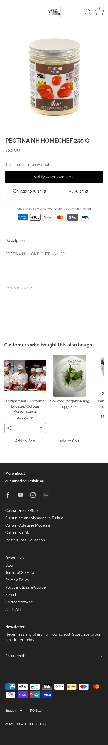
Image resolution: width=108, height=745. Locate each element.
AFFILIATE (13, 609)
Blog (9, 565)
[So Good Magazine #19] (69, 376)
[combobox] (25, 428)
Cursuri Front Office (21, 511)
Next (28, 288)
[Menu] (8, 12)
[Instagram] (33, 494)
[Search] (88, 13)
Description (15, 241)
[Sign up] (100, 656)
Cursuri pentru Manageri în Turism (34, 518)
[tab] (17, 241)
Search (11, 595)
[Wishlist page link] (11, 229)
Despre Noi (14, 558)
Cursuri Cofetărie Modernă (27, 525)
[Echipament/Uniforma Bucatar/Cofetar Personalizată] (25, 376)
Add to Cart (25, 441)
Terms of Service (19, 573)
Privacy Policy (17, 580)
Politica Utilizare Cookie (25, 587)
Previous (13, 288)
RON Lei (36, 710)
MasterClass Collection (25, 540)
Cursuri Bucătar (18, 533)
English (10, 710)
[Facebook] (7, 494)
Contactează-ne (19, 602)
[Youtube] (20, 494)
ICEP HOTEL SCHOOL (31, 724)
